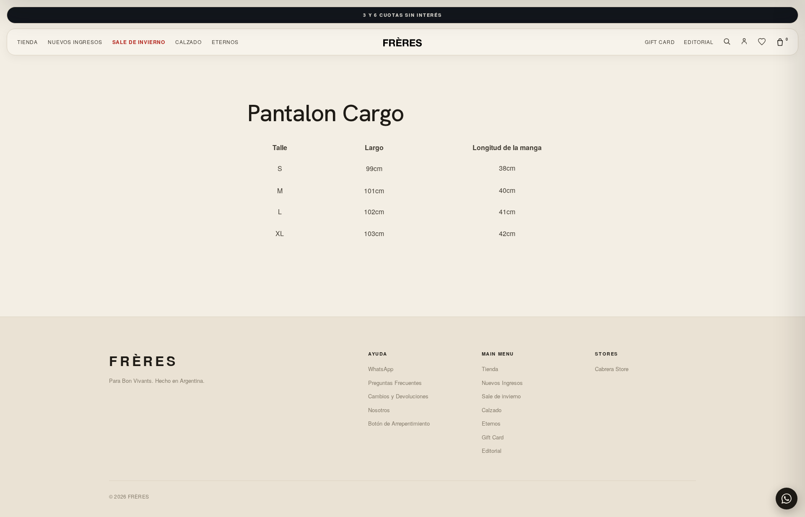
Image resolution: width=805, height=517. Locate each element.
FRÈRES (143, 360)
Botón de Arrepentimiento (399, 423)
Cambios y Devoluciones (398, 396)
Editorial (699, 41)
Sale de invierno (138, 42)
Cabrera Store (611, 369)
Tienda (27, 41)
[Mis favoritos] (762, 42)
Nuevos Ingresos (75, 41)
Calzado (188, 41)
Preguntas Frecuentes (395, 383)
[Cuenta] (744, 42)
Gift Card (660, 41)
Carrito (787, 39)
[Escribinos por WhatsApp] (786, 498)
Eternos (225, 41)
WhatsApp (380, 369)
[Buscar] (727, 42)
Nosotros (379, 410)
